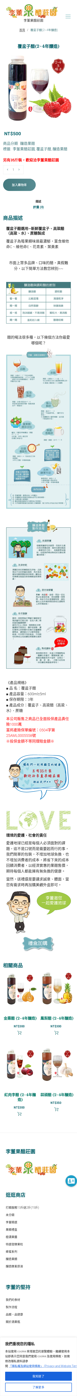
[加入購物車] (20, 1034)
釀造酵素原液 (14, 1266)
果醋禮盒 (11, 1229)
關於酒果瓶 (13, 1321)
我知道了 (38, 1376)
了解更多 (38, 1387)
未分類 (10, 1214)
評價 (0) (38, 207)
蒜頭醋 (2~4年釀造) (56, 1095)
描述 (38, 201)
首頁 (22, 30)
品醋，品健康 (14, 1314)
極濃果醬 (11, 1237)
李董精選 (11, 1222)
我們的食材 (13, 1299)
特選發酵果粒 (14, 1244)
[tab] (38, 201)
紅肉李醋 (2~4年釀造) (20, 1097)
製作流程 (11, 1307)
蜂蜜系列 (11, 1251)
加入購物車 (19, 184)
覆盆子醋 (43, 149)
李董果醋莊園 (24, 149)
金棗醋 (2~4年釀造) (20, 1018)
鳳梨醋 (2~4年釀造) (56, 1018)
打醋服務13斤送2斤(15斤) (22, 1207)
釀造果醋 (27, 143)
